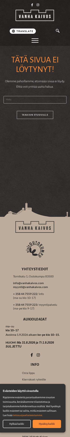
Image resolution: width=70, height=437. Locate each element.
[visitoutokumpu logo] (35, 249)
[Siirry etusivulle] (35, 15)
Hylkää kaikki (16, 423)
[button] (57, 31)
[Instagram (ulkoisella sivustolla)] (37, 4)
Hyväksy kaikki (47, 423)
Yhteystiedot (35, 269)
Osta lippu (28, 373)
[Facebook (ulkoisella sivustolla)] (32, 4)
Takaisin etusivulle (35, 115)
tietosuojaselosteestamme (27, 415)
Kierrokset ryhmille (34, 379)
